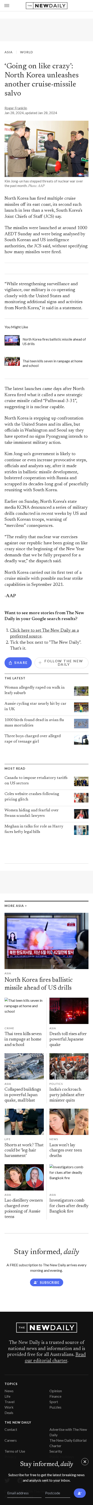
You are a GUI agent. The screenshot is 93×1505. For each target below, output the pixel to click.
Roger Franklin (16, 108)
